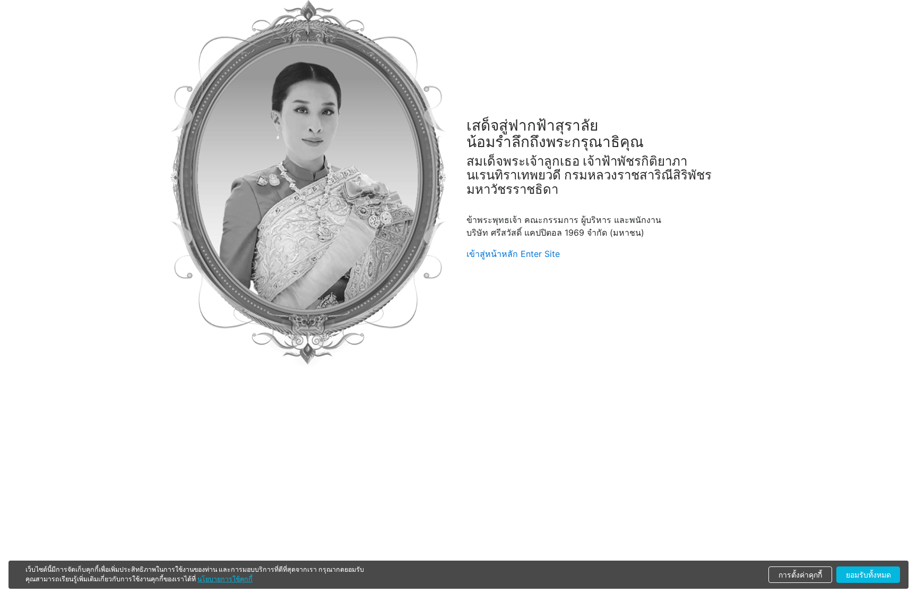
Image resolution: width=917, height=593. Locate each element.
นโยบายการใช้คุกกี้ (225, 579)
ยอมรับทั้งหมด (868, 574)
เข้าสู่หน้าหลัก (492, 253)
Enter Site (540, 253)
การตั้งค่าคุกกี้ (800, 574)
